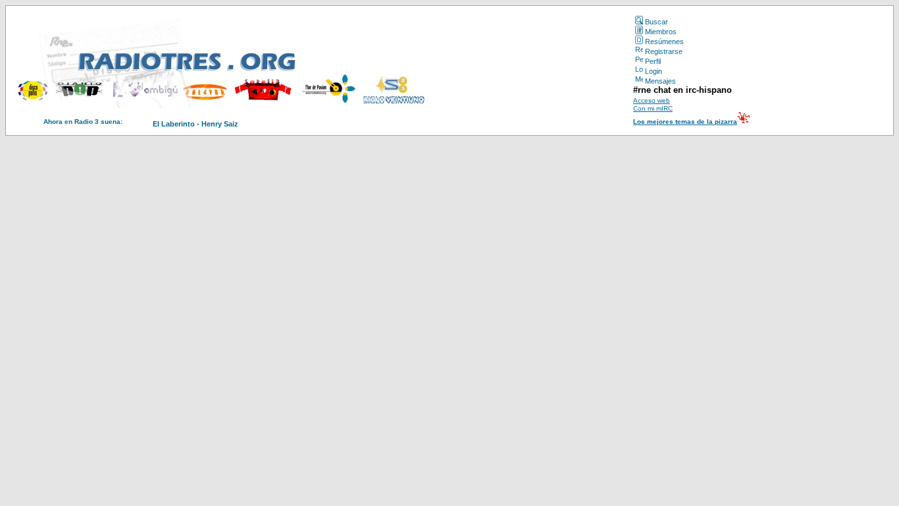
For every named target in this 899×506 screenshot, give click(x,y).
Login (653, 71)
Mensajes (660, 81)
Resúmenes (664, 41)
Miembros (661, 32)
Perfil (653, 61)
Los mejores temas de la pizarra (685, 121)
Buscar (656, 22)
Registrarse (663, 51)
